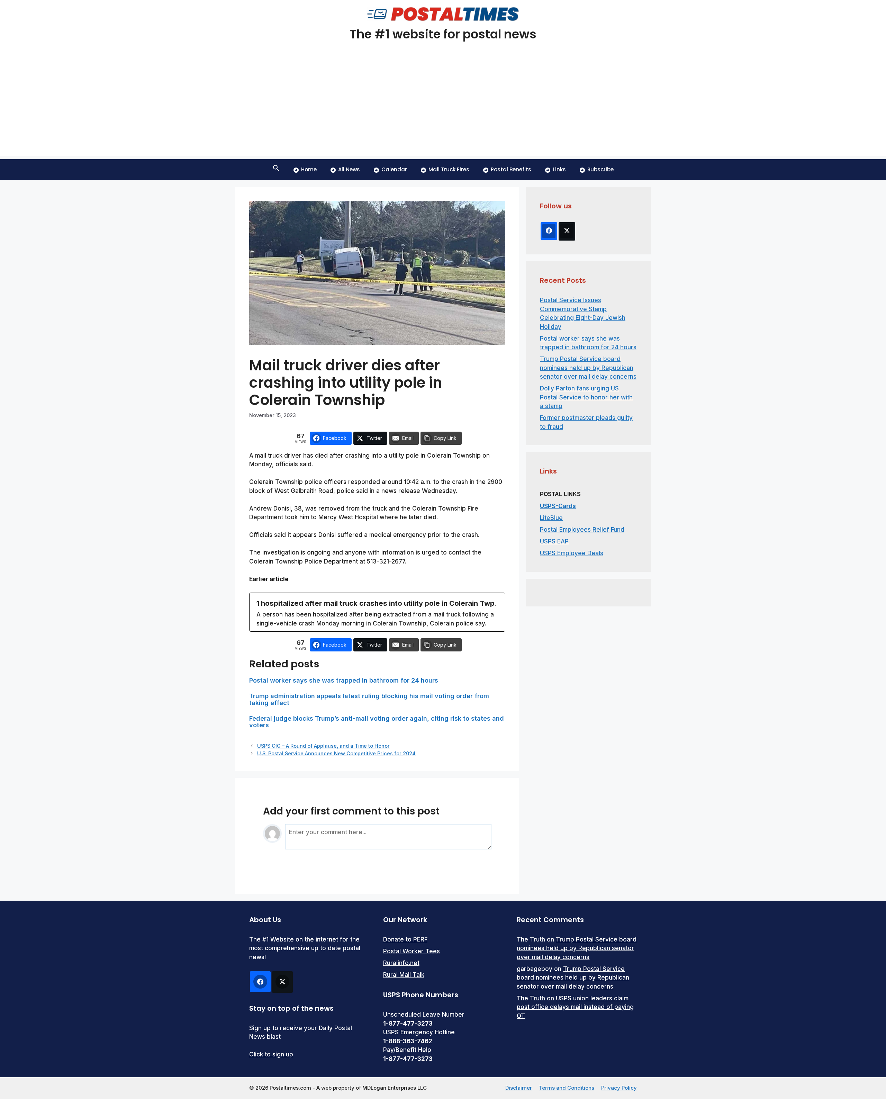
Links (559, 169)
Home (309, 169)
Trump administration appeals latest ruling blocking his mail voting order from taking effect (369, 699)
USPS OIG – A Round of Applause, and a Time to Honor (323, 746)
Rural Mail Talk (403, 974)
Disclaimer (518, 1087)
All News (349, 169)
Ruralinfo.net (401, 963)
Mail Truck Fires (448, 169)
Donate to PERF (405, 939)
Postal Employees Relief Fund (582, 529)
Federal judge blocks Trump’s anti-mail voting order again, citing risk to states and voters (376, 722)
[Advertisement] (443, 107)
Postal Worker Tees (411, 951)
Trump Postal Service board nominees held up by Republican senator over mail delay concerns (588, 367)
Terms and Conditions (566, 1087)
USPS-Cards (558, 506)
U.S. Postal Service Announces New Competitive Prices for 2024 (336, 753)
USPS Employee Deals (571, 553)
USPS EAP (554, 541)
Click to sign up (271, 1054)
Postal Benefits (511, 169)
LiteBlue (551, 517)
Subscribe (600, 169)
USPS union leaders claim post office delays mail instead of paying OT (575, 1007)
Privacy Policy (619, 1087)
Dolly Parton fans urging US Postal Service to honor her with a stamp (586, 397)
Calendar (394, 169)
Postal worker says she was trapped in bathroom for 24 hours (343, 680)
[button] (276, 169)
